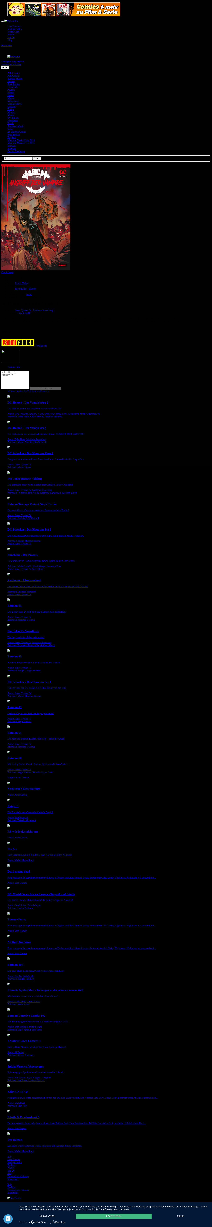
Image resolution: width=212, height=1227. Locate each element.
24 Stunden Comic (16, 131)
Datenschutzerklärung (18, 1176)
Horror (10, 92)
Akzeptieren (114, 1216)
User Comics (13, 26)
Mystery (11, 112)
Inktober (11, 148)
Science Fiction (15, 78)
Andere (11, 89)
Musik (10, 115)
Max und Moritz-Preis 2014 (21, 140)
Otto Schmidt (23, 313)
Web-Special (13, 134)
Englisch (11, 137)
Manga (10, 98)
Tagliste (11, 1165)
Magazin (11, 145)
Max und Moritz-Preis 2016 (21, 143)
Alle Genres (13, 75)
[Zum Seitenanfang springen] (14, 1198)
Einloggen (6, 61)
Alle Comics (13, 73)
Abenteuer (12, 120)
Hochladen (6, 45)
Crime (10, 95)
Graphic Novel (14, 103)
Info (9, 1156)
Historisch (12, 87)
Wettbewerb (13, 31)
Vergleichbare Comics (18, 777)
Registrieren (18, 61)
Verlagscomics (14, 29)
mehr (180, 1216)
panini (29, 294)
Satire (10, 129)
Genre (5, 67)
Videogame (13, 101)
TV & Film (12, 117)
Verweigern (47, 1216)
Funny (10, 109)
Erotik (10, 123)
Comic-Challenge (16, 151)
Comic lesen (7, 272)
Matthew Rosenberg (43, 310)
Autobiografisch (15, 126)
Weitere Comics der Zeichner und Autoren (28, 391)
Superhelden (13, 84)
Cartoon (11, 106)
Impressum (12, 1179)
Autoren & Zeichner (11, 64)
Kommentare (13, 367)
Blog (9, 40)
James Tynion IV (23, 310)
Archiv (10, 34)
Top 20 (10, 37)
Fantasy (11, 81)
